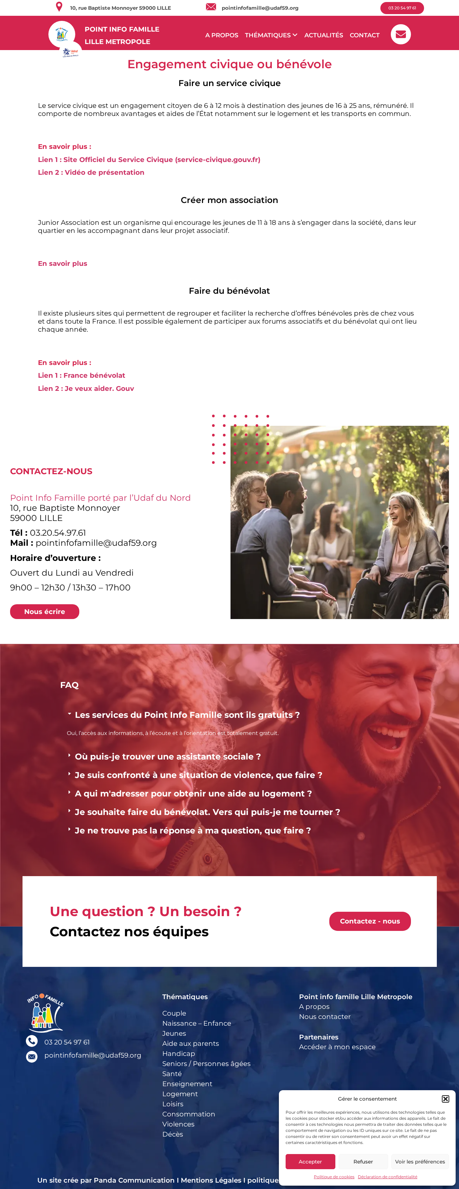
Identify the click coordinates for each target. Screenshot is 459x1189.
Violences (178, 1124)
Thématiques (185, 997)
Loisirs (172, 1104)
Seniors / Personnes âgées (206, 1064)
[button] (445, 1099)
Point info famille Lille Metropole (355, 997)
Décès (172, 1134)
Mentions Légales (211, 1180)
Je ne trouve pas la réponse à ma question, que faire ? (193, 830)
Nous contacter (325, 1017)
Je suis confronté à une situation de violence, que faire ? (199, 775)
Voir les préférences (420, 1161)
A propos (221, 35)
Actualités (323, 35)
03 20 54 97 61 (67, 1042)
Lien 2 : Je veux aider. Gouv (86, 388)
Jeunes (174, 1033)
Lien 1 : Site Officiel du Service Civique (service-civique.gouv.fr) (149, 160)
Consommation (188, 1114)
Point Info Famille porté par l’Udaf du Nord (100, 498)
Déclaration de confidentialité (387, 1176)
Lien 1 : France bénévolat (81, 375)
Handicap (178, 1054)
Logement (180, 1094)
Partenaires (318, 1037)
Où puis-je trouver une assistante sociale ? (168, 756)
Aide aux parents (190, 1043)
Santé (172, 1074)
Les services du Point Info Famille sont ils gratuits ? (187, 715)
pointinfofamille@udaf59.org (260, 8)
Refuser (363, 1161)
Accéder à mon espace (337, 1047)
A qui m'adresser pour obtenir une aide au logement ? (193, 793)
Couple (174, 1013)
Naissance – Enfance (196, 1023)
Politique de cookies (334, 1176)
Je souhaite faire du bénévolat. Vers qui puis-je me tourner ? (207, 812)
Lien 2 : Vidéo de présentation (91, 172)
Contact (365, 35)
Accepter (310, 1161)
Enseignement (187, 1084)
